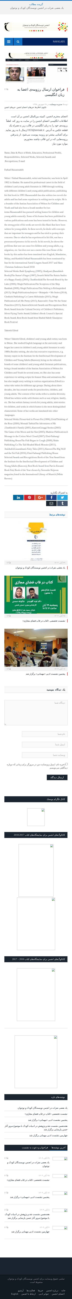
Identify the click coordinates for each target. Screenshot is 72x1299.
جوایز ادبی (44, 1294)
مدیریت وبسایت (55, 104)
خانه (63, 1290)
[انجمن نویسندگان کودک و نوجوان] (36, 26)
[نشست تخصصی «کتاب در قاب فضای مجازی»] (36, 596)
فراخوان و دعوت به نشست (35, 1147)
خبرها (40, 1290)
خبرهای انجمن (10, 107)
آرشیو (21, 1290)
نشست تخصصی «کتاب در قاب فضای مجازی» (44, 620)
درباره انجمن (52, 1290)
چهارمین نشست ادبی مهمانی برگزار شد (48, 1135)
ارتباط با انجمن (28, 1294)
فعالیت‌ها (31, 1290)
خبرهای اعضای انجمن (25, 107)
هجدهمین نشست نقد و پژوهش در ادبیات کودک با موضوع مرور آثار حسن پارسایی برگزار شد (27, 1216)
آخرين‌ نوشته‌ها (59, 1147)
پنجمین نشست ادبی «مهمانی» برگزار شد (45, 674)
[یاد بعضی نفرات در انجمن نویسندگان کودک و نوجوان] (36, 543)
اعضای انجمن (58, 1294)
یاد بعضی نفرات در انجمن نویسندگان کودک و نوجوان (37, 8)
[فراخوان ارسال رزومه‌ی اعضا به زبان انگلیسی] (36, 68)
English (14, 1294)
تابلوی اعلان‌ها (40, 107)
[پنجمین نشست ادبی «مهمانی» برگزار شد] (36, 649)
